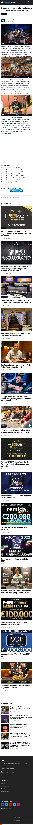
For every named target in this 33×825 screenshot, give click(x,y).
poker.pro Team (12, 20)
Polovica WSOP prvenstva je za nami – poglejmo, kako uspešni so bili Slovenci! (16, 301)
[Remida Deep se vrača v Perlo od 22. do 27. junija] (16, 514)
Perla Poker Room (15, 197)
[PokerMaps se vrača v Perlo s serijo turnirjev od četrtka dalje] (16, 609)
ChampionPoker (5, 786)
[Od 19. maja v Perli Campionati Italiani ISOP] (16, 546)
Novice (4, 13)
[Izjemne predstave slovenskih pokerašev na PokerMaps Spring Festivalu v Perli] (16, 578)
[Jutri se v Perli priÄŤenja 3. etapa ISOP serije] (16, 641)
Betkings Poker (5, 791)
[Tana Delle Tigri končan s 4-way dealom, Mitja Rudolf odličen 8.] (16, 673)
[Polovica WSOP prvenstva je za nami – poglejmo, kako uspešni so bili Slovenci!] (16, 287)
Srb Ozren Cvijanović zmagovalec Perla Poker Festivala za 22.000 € (16, 366)
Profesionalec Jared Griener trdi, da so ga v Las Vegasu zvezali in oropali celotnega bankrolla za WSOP (20, 735)
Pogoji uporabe (16, 820)
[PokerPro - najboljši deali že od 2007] (8, 2)
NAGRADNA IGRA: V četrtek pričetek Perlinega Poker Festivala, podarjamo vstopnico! (15, 464)
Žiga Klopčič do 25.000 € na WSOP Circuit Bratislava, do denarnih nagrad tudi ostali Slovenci (21, 717)
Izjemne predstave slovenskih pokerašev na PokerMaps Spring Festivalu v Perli (16, 592)
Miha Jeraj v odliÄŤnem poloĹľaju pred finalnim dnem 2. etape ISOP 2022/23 (15, 431)
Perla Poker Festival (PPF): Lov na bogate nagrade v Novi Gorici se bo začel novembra (16, 234)
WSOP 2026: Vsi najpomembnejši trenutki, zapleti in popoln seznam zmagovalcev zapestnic (20, 726)
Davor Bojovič (5, 197)
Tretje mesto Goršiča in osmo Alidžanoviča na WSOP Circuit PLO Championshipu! (20, 708)
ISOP (10, 197)
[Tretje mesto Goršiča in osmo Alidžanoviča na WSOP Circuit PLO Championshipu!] (5, 713)
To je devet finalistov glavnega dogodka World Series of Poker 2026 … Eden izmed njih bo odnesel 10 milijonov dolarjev (20, 745)
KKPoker (3, 788)
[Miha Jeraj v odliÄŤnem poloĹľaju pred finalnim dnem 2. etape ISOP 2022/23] (16, 417)
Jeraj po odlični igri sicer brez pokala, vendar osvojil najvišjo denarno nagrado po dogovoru (16, 399)
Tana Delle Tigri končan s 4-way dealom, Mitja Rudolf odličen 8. (16, 687)
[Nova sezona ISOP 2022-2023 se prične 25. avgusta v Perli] (16, 483)
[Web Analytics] (3, 824)
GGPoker (3, 793)
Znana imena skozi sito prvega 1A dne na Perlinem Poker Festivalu (15, 334)
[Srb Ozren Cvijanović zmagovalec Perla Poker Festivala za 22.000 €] (16, 352)
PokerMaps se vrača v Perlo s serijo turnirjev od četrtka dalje (14, 623)
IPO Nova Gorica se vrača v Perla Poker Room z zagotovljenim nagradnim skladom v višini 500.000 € (16, 269)
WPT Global (4, 783)
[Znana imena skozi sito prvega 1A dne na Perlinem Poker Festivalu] (16, 319)
